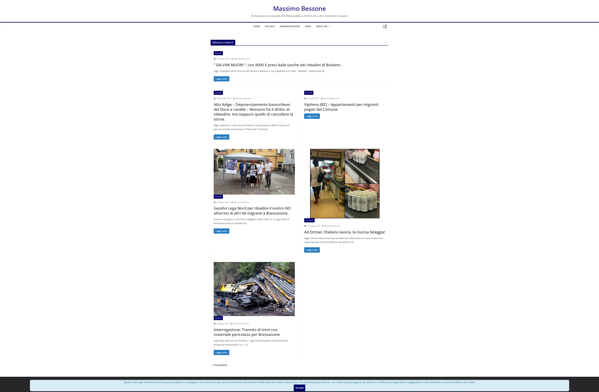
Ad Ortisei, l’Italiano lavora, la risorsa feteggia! (344, 232)
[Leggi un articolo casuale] (384, 26)
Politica (270, 26)
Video (308, 26)
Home (256, 26)
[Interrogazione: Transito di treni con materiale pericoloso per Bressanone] (254, 289)
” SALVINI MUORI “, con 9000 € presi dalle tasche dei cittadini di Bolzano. (277, 64)
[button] (329, 26)
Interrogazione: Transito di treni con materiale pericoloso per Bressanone (247, 332)
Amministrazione (290, 26)
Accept (299, 388)
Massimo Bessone (299, 8)
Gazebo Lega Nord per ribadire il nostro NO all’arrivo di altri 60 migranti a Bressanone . (252, 210)
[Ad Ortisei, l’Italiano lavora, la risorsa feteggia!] (344, 183)
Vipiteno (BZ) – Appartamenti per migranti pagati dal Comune (341, 107)
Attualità (309, 220)
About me (322, 26)
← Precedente (219, 365)
